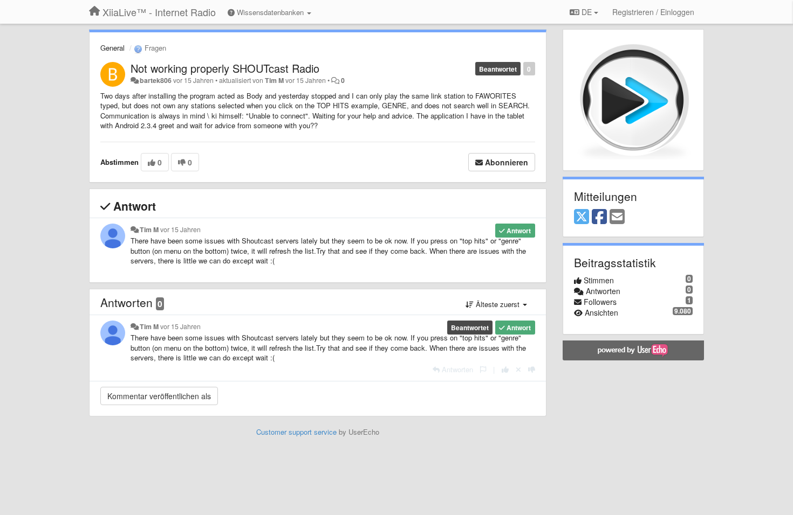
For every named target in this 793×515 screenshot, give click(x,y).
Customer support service (296, 432)
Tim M (274, 80)
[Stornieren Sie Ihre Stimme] (518, 369)
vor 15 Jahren (180, 229)
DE (586, 11)
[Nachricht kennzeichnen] (483, 369)
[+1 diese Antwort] (505, 369)
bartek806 (156, 80)
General (112, 48)
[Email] (617, 217)
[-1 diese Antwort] (531, 369)
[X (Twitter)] (581, 217)
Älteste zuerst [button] (498, 304)
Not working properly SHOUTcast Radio (225, 68)
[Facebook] (599, 217)
